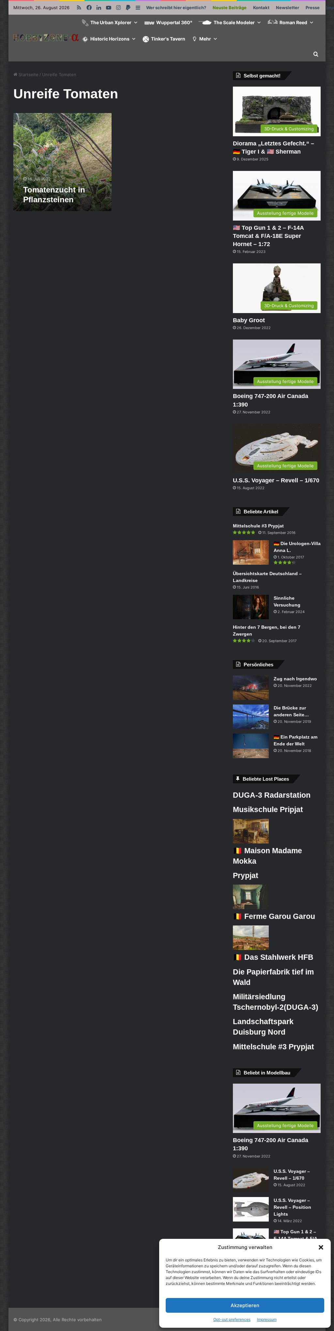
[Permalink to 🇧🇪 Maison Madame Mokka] (251, 841)
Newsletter (287, 7)
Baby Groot (249, 320)
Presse (313, 7)
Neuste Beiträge (230, 7)
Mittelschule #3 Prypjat (258, 525)
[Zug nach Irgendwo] (251, 687)
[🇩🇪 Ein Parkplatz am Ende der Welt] (251, 746)
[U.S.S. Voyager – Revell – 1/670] (251, 1180)
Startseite (27, 74)
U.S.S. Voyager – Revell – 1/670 (276, 480)
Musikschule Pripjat (268, 809)
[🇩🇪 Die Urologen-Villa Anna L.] (251, 552)
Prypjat (245, 875)
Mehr (205, 39)
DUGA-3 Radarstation (272, 795)
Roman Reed (293, 22)
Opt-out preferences (231, 1319)
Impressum (267, 1319)
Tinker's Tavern (168, 39)
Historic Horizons (109, 39)
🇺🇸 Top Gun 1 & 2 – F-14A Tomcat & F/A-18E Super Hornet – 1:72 (268, 236)
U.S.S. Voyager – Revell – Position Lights (292, 1207)
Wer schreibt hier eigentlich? (176, 7)
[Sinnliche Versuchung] (251, 607)
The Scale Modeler (234, 22)
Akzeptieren (245, 1305)
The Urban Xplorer (110, 22)
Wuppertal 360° (174, 22)
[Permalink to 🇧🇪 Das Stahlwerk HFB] (251, 948)
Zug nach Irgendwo (295, 678)
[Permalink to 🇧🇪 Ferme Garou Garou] (251, 907)
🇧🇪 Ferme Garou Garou (274, 916)
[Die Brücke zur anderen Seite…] (251, 717)
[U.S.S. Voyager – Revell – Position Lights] (251, 1209)
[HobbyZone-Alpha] (46, 38)
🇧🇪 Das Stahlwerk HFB (273, 957)
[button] (321, 1247)
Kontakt (261, 7)
